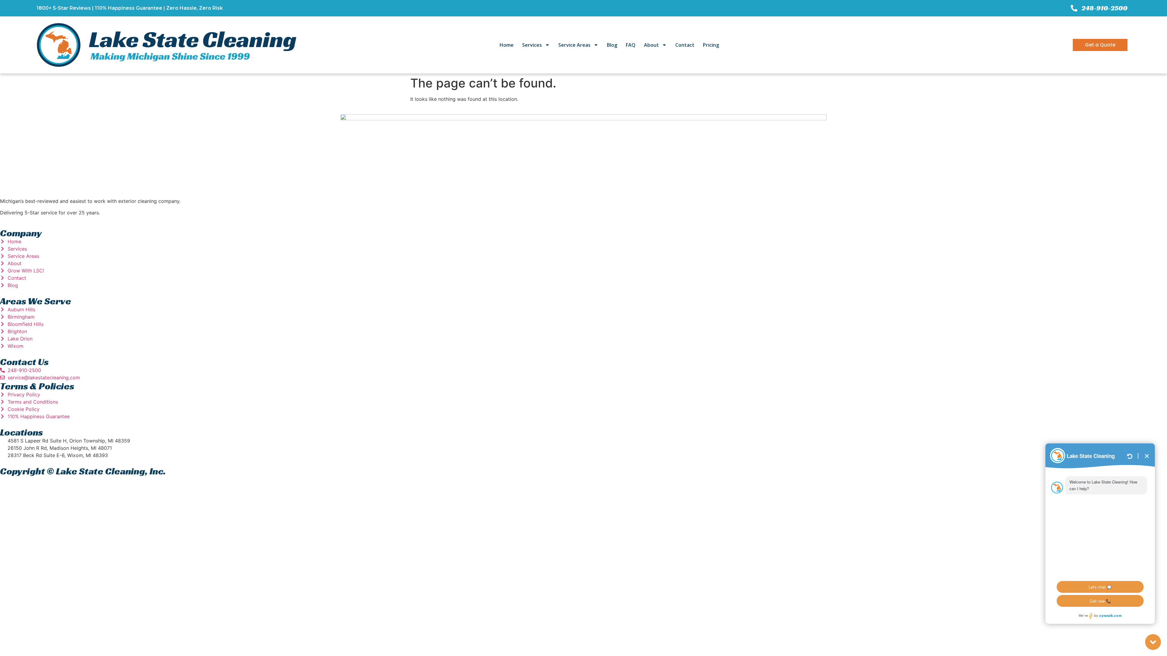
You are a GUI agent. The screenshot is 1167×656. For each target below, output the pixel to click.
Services (532, 45)
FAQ (630, 45)
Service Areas (574, 45)
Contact (684, 45)
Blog (612, 45)
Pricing (711, 45)
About (651, 45)
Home (507, 45)
